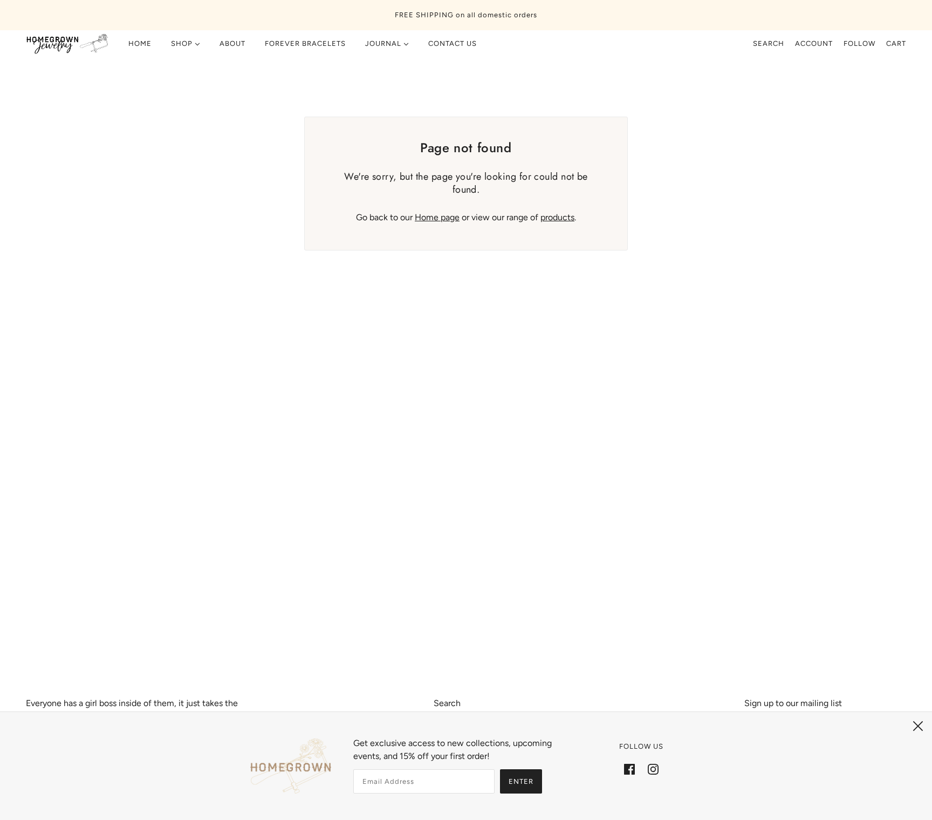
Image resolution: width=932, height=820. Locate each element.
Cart (896, 43)
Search (768, 43)
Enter (521, 781)
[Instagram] (653, 769)
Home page (437, 217)
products (557, 217)
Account (814, 43)
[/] (67, 43)
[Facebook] (629, 769)
